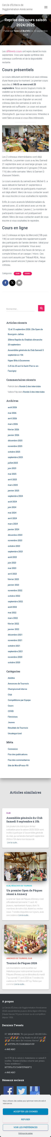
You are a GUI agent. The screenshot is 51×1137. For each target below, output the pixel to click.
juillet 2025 (13, 463)
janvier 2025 (13, 490)
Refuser (25, 1119)
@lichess (14, 1033)
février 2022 (13, 624)
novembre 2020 (15, 657)
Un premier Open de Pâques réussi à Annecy (24, 892)
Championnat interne (17, 689)
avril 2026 (12, 418)
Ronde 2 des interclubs (30, 386)
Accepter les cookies (25, 1111)
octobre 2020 (14, 662)
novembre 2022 (15, 590)
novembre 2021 (15, 640)
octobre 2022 (14, 596)
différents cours (14, 51)
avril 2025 (12, 479)
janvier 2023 (13, 585)
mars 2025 (13, 485)
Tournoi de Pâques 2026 (21, 963)
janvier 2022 (13, 629)
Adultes (11, 678)
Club (17, 273)
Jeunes (11, 722)
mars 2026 (13, 424)
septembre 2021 (15, 651)
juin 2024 (12, 507)
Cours (27, 273)
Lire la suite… (12, 842)
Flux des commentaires (19, 760)
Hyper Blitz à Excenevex (19, 360)
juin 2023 (12, 563)
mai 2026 (12, 413)
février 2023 (13, 579)
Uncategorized (15, 733)
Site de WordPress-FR (18, 765)
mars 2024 (13, 524)
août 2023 (12, 557)
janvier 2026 (13, 435)
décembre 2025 (15, 440)
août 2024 (12, 502)
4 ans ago (10, 1049)
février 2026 (13, 429)
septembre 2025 (15, 457)
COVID (11, 711)
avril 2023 (12, 574)
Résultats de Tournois (18, 728)
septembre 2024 (15, 496)
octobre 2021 (14, 646)
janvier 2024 (13, 529)
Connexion (13, 749)
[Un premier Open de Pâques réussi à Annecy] (25, 866)
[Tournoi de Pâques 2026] (25, 939)
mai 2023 (12, 568)
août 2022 (12, 607)
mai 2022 (12, 612)
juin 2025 (12, 468)
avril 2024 (12, 518)
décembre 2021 (15, 635)
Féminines (13, 717)
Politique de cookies (25, 1133)
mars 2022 (13, 618)
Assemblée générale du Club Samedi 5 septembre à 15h (24, 819)
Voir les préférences (25, 1127)
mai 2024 (12, 513)
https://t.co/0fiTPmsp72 (18, 1067)
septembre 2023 (15, 551)
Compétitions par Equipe (19, 700)
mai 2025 (12, 474)
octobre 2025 (14, 452)
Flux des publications (17, 754)
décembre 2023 (15, 535)
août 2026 (12, 407)
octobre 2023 (14, 546)
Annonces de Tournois (18, 683)
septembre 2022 (15, 601)
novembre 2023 (15, 540)
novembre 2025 (15, 446)
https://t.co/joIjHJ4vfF (21, 1043)
